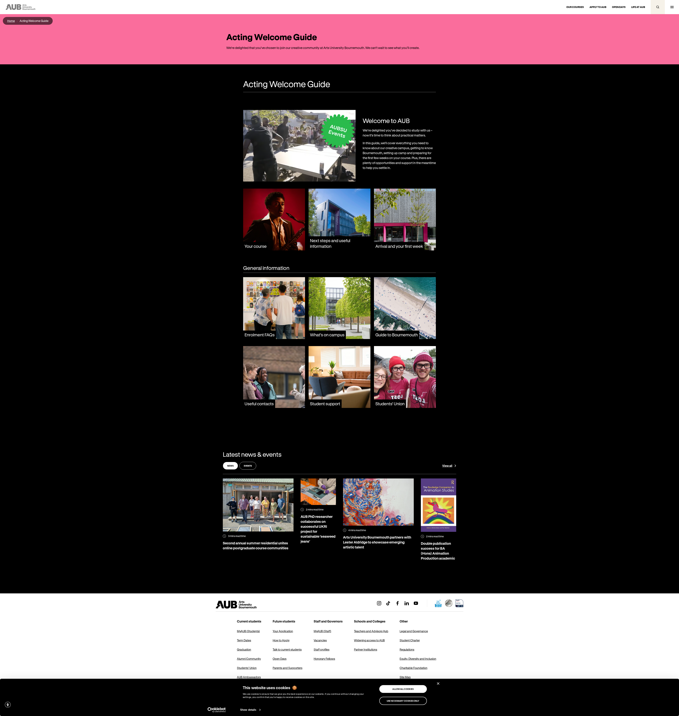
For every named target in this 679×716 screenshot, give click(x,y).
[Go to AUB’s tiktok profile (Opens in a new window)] (388, 603)
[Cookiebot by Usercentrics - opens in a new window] (216, 709)
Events (248, 465)
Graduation (244, 649)
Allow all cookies (403, 689)
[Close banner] (438, 683)
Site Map (405, 677)
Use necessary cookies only (403, 701)
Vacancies (320, 640)
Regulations (407, 649)
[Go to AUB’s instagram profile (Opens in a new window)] (379, 603)
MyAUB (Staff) (322, 631)
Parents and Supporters (287, 668)
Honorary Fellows (324, 658)
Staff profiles (321, 649)
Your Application (283, 631)
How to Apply (281, 640)
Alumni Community (249, 658)
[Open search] (658, 7)
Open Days (279, 658)
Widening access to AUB (369, 640)
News (230, 465)
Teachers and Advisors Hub (371, 631)
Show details (248, 709)
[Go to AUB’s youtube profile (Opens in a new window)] (416, 603)
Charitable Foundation (413, 668)
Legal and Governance (414, 631)
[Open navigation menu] (672, 7)
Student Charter (410, 640)
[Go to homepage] (244, 605)
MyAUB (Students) (248, 631)
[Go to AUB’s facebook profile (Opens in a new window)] (397, 603)
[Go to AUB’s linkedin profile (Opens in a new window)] (407, 603)
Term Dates (244, 640)
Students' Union (247, 668)
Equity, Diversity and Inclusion (418, 658)
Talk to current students (287, 649)
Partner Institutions (365, 649)
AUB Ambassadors (249, 677)
